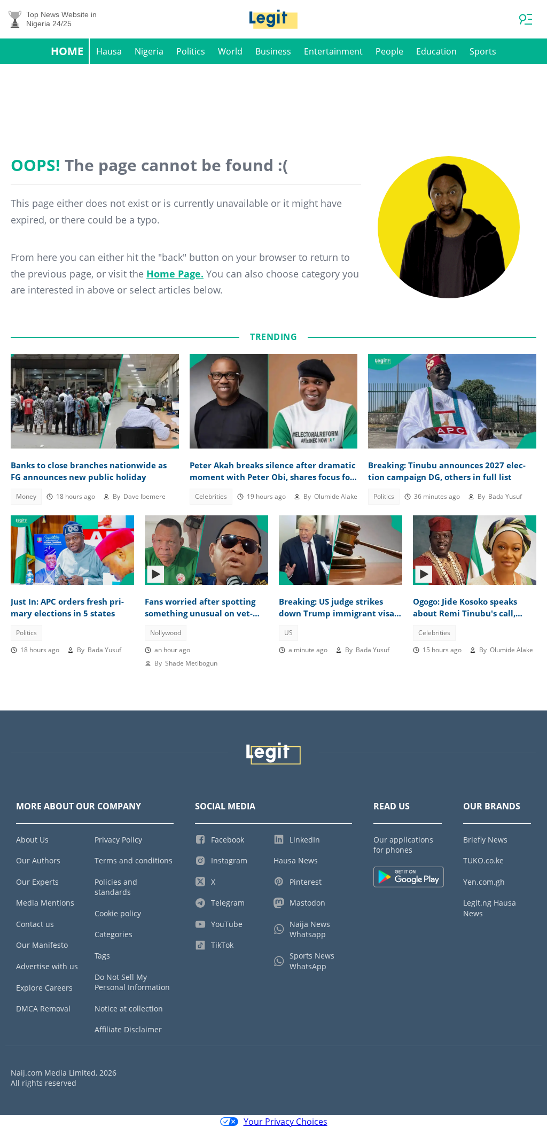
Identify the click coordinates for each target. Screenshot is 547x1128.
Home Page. (175, 273)
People (389, 51)
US (288, 632)
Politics (190, 51)
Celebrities (211, 496)
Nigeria (149, 51)
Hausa (109, 51)
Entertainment (333, 51)
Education (436, 51)
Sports (483, 51)
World (230, 51)
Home (67, 51)
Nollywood (165, 632)
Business (273, 51)
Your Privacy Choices (285, 1121)
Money (26, 496)
